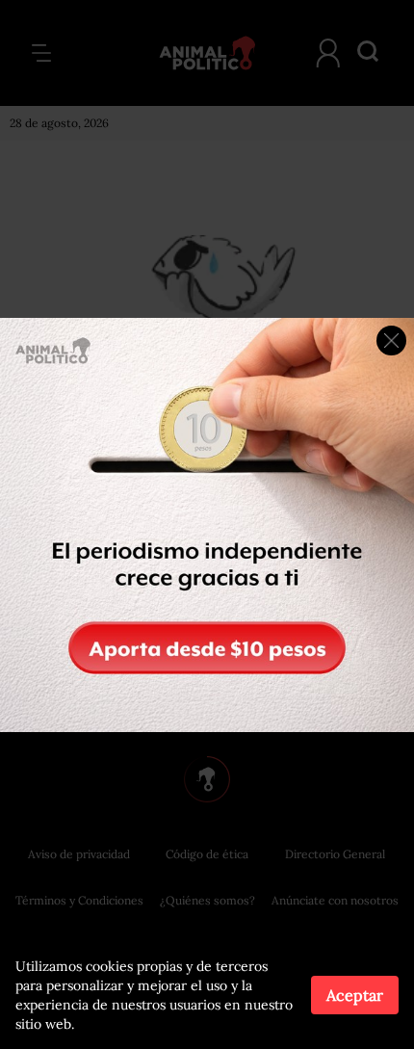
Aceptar (354, 995)
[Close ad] (391, 340)
